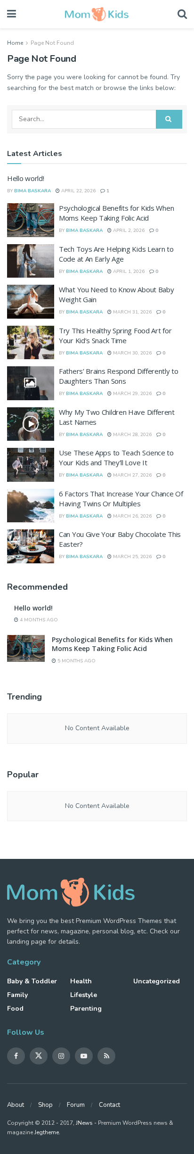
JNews (84, 1123)
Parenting (86, 1008)
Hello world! (25, 178)
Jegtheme (46, 1132)
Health (81, 981)
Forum (76, 1105)
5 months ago (76, 661)
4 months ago (38, 620)
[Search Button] (169, 119)
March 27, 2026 (132, 475)
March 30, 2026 (132, 353)
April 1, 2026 (128, 271)
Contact (109, 1105)
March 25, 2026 (132, 556)
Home (15, 43)
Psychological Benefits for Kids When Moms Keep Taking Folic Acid (116, 213)
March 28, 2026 (132, 434)
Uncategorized (156, 981)
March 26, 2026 (132, 516)
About (15, 1105)
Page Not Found (52, 43)
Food (15, 1008)
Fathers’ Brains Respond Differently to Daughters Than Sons (118, 376)
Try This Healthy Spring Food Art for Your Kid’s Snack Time (115, 335)
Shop (45, 1105)
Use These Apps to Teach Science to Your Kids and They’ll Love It (116, 457)
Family (17, 994)
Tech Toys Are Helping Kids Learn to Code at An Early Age (116, 254)
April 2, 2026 (128, 230)
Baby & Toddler (32, 981)
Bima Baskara (32, 191)
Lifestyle (83, 994)
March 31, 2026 (132, 312)
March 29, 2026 (132, 393)
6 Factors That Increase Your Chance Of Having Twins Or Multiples (121, 498)
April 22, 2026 (78, 191)
